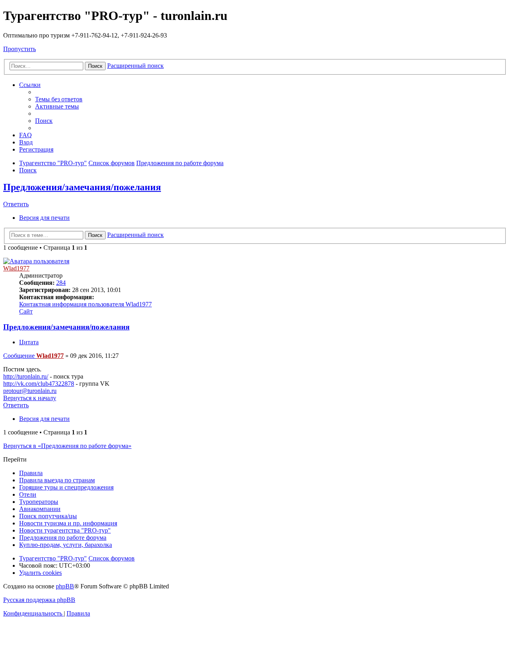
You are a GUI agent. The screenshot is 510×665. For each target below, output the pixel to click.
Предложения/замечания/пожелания (82, 187)
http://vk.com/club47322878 (38, 383)
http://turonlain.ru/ (25, 376)
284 (61, 282)
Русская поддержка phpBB (39, 599)
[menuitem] (58, 99)
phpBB (65, 586)
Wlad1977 (16, 268)
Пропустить (19, 48)
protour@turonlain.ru (30, 390)
